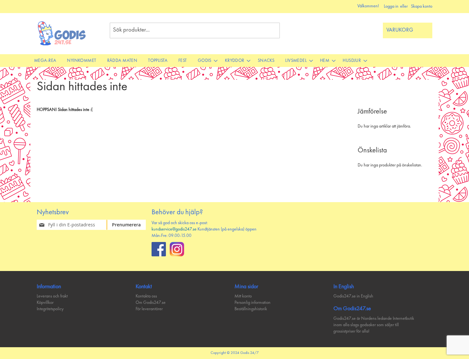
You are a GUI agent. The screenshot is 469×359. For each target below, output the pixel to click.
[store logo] (62, 33)
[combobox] (195, 30)
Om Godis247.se (151, 302)
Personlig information (252, 302)
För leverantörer (149, 309)
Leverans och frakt (52, 296)
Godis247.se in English (353, 296)
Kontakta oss (146, 296)
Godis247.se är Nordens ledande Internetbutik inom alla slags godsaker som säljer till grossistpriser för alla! (373, 324)
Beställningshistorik (250, 309)
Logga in (391, 6)
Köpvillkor (45, 302)
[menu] (234, 60)
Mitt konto (243, 296)
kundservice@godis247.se (174, 229)
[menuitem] (45, 60)
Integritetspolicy (50, 309)
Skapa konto (421, 6)
